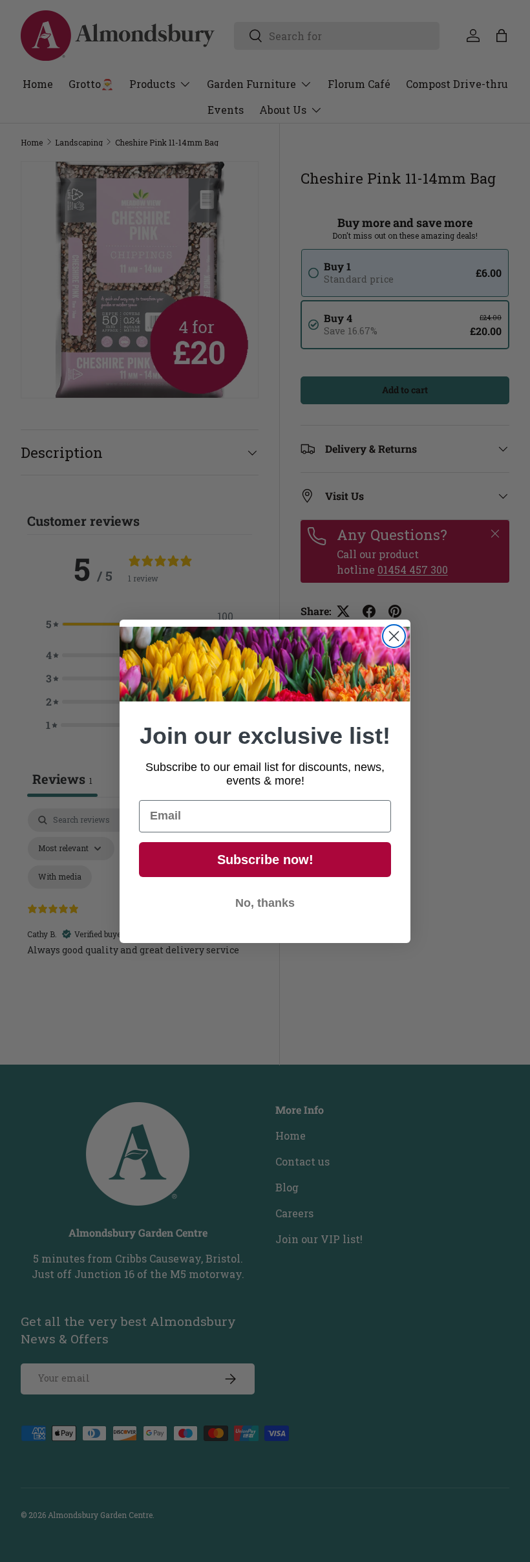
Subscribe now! (265, 859)
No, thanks (265, 902)
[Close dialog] (394, 636)
